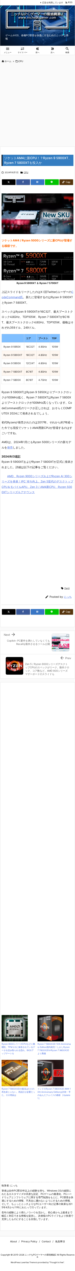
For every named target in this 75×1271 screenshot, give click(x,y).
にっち (68, 596)
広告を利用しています (52, 2)
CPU (20, 61)
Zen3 (67, 588)
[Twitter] (9, 182)
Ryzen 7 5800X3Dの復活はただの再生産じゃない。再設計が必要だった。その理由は (18, 1091)
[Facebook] (23, 182)
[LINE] (52, 182)
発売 (10, 447)
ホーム (8, 61)
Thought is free (56, 1262)
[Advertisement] (37, 105)
